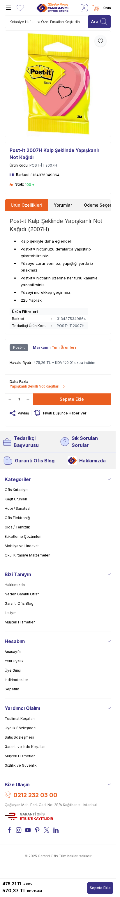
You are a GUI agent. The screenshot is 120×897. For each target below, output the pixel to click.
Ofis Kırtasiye (16, 490)
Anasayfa (13, 651)
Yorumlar (63, 205)
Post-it (19, 347)
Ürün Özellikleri (26, 205)
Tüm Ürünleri (64, 347)
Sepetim (12, 689)
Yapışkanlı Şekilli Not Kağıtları (34, 386)
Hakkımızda (92, 461)
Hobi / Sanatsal (17, 508)
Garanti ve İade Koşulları (25, 746)
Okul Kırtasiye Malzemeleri (27, 555)
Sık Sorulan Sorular (85, 441)
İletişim (11, 613)
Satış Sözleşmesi (19, 737)
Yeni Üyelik (14, 661)
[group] (58, 84)
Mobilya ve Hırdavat (22, 546)
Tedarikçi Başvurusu (26, 441)
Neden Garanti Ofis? (22, 594)
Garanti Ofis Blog (34, 461)
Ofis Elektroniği (18, 518)
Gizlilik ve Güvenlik (21, 765)
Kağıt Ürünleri (16, 499)
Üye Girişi (13, 670)
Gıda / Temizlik (17, 527)
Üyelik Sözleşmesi (20, 728)
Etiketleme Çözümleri (23, 536)
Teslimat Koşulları (20, 718)
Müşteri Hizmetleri (20, 622)
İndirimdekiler (16, 679)
